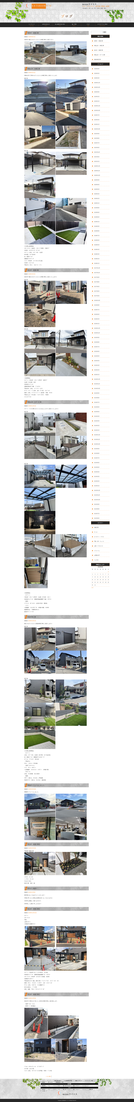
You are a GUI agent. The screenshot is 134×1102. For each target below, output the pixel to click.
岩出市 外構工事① (33, 994)
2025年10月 (97, 87)
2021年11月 (97, 152)
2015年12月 (97, 328)
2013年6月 (96, 462)
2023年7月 (96, 115)
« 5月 (92, 587)
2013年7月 (96, 458)
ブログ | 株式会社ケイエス (29, 1)
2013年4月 (96, 471)
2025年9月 (96, 92)
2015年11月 (97, 332)
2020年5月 (96, 189)
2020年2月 (96, 198)
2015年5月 (96, 356)
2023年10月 (97, 110)
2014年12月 (97, 379)
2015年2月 (96, 370)
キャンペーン (46, 25)
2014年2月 (96, 425)
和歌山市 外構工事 (33, 69)
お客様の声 (97, 555)
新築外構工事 (31, 617)
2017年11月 (97, 272)
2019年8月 (96, 207)
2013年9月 (96, 448)
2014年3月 (96, 420)
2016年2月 (96, 319)
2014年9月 (96, 393)
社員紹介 (43, 1082)
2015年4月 (96, 360)
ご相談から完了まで (78, 1080)
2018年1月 (96, 263)
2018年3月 (96, 254)
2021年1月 (96, 161)
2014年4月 (96, 416)
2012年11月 (97, 495)
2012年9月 (96, 504)
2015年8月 (96, 342)
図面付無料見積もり (58, 1080)
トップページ (31, 25)
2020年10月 (97, 175)
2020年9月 (96, 180)
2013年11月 (97, 439)
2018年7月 (96, 235)
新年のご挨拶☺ (32, 888)
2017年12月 (97, 268)
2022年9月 (96, 133)
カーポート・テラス (99, 536)
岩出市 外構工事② (33, 909)
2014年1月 (96, 430)
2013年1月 (96, 485)
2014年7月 (96, 402)
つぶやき (96, 559)
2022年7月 (96, 142)
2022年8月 (96, 138)
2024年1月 (96, 101)
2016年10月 (97, 300)
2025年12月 (97, 82)
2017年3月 (96, 295)
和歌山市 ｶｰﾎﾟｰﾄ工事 (34, 402)
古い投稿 (48, 1076)
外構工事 (96, 527)
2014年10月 (97, 388)
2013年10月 (97, 444)
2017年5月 (96, 291)
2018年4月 (96, 249)
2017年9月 (96, 277)
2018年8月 (96, 231)
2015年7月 (96, 346)
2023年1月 (96, 124)
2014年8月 (96, 397)
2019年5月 (96, 217)
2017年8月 (96, 281)
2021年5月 (96, 156)
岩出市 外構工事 (33, 270)
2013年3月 (96, 476)
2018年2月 (96, 258)
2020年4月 (96, 193)
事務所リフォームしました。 (36, 785)
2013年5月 (96, 467)
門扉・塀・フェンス (99, 541)
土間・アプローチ (98, 546)
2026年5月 (96, 73)
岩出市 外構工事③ (33, 844)
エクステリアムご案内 (102, 25)
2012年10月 (97, 499)
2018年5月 (96, 244)
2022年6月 (96, 147)
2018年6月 (96, 240)
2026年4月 (96, 78)
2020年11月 (97, 170)
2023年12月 (97, 105)
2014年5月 (96, 411)
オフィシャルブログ (88, 25)
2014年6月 (96, 407)
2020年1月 (96, 203)
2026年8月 (96, 68)
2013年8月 (96, 453)
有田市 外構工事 (33, 33)
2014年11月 (97, 383)
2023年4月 (96, 119)
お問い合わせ (50, 1082)
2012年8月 (96, 509)
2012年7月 (96, 513)
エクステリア (74, 25)
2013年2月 (96, 481)
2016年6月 (96, 314)
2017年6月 (96, 286)
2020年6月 (96, 184)
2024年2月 (96, 96)
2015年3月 (96, 365)
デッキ (95, 532)
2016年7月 (96, 309)
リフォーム (97, 550)
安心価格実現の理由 (60, 25)
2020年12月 (97, 166)
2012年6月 (96, 518)
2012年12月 (97, 490)
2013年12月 (97, 434)
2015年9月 (96, 337)
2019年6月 (96, 212)
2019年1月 (96, 221)
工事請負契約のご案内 (59, 1082)
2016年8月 (96, 305)
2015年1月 (96, 374)
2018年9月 (96, 226)
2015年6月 (96, 351)
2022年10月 (97, 129)
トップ (43, 1080)
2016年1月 (96, 323)
